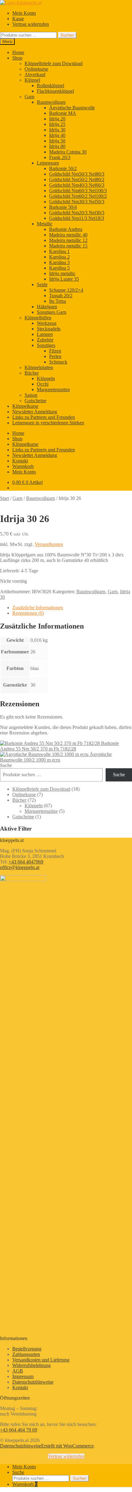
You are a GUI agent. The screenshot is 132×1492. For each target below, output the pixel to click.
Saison (31, 395)
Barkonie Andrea (65, 229)
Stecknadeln (48, 328)
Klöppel (32, 80)
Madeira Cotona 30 (68, 151)
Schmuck (58, 361)
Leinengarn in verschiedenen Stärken (48, 422)
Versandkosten (49, 544)
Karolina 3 (59, 262)
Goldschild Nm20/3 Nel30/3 (76, 212)
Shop (17, 57)
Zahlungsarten (26, 1354)
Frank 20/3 (59, 157)
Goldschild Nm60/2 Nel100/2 (78, 196)
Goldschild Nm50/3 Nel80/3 (76, 174)
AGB (17, 1370)
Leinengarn (48, 163)
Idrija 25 (57, 124)
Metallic (44, 223)
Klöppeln (46, 378)
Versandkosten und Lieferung (40, 1359)
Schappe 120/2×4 (66, 290)
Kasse (18, 18)
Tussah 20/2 (60, 295)
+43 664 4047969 (26, 861)
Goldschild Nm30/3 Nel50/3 (76, 201)
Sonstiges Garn (51, 312)
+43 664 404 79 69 (18, 1429)
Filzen (55, 350)
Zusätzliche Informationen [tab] (37, 607)
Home (18, 52)
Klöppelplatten (39, 367)
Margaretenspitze (53, 389)
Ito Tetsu (57, 301)
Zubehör (45, 339)
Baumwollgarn (51, 102)
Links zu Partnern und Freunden (43, 417)
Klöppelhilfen (38, 317)
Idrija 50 (57, 140)
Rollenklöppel (50, 85)
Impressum (22, 1376)
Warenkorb (23, 466)
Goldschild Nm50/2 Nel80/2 (76, 179)
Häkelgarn (47, 306)
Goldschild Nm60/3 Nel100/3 (78, 190)
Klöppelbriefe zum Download (54, 63)
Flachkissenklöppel (55, 91)
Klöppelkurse (25, 406)
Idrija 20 (57, 118)
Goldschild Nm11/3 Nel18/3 (76, 218)
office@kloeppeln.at (19, 867)
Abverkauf (35, 74)
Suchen (67, 35)
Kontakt (20, 460)
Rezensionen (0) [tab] (28, 613)
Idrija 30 (57, 129)
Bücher (32, 373)
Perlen (55, 356)
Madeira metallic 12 (68, 240)
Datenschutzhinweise (32, 1382)
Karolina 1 (59, 251)
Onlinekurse (36, 69)
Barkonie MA (62, 113)
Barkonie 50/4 (63, 207)
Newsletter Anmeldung (34, 411)
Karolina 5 (59, 268)
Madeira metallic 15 (68, 245)
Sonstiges (46, 345)
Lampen (45, 334)
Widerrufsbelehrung (31, 1365)
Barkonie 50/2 (63, 168)
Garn (29, 96)
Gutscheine (35, 400)
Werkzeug (46, 323)
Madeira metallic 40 (68, 234)
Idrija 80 (57, 146)
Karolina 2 (59, 256)
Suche (6, 765)
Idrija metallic (62, 273)
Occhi (43, 384)
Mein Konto (24, 13)
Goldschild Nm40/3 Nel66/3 (76, 185)
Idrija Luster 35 (64, 279)
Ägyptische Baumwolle (72, 107)
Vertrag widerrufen (30, 24)
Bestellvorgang (26, 1348)
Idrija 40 (57, 135)
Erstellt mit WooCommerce (67, 1445)
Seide (42, 284)
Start (4, 498)
